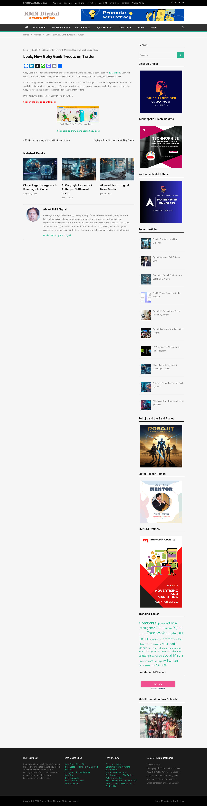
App (157, 623)
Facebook (156, 633)
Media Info (79, 3)
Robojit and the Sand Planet (77, 772)
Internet (168, 639)
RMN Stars (69, 775)
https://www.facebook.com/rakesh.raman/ (171, 3)
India (143, 638)
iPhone (142, 644)
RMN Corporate (71, 778)
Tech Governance (61, 27)
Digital (177, 627)
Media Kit (102, 3)
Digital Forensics (104, 27)
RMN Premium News (74, 780)
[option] (40, 178)
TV (164, 661)
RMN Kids (69, 769)
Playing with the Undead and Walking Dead (113, 140)
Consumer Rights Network (118, 766)
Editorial (45, 50)
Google (170, 633)
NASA (171, 648)
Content (168, 628)
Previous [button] (25, 180)
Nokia (141, 651)
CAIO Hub (114, 3)
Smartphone (156, 655)
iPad (180, 639)
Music (150, 648)
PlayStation (161, 651)
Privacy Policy (138, 3)
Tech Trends (125, 27)
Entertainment (56, 50)
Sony (148, 661)
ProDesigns (178, 801)
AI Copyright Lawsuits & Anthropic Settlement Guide (38, 189)
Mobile (143, 648)
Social (83, 50)
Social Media (92, 50)
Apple (163, 623)
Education (142, 634)
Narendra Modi (161, 648)
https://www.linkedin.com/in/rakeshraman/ (183, 3)
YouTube (161, 665)
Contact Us (111, 786)
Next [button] (132, 180)
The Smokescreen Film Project (120, 775)
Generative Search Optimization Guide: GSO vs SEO (116, 189)
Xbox (153, 665)
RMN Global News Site (74, 764)
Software (142, 661)
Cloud (160, 627)
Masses (67, 50)
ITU (147, 644)
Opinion (141, 27)
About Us (57, 3)
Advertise (91, 3)
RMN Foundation (72, 783)
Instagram (153, 639)
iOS (175, 639)
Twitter (172, 660)
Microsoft (169, 643)
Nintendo (178, 648)
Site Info (68, 3)
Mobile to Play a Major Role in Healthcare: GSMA (47, 140)
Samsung (144, 655)
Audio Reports (112, 769)
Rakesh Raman (174, 651)
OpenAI (153, 651)
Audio (154, 27)
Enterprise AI (39, 27)
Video (141, 665)
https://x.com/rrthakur (175, 3)
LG (151, 644)
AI (140, 623)
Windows (147, 665)
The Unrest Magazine (115, 764)
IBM (179, 633)
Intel (159, 639)
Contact (125, 3)
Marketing (157, 644)
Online (146, 651)
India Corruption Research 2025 (120, 783)
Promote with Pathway (116, 772)
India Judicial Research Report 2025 (122, 780)
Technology (156, 661)
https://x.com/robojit (179, 3)
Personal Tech (82, 27)
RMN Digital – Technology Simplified (81, 766)
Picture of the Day (114, 778)
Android (148, 623)
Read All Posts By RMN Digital (57, 235)
